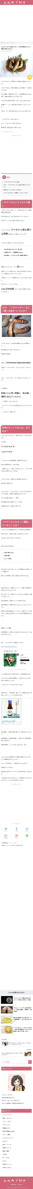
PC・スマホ (6, 1157)
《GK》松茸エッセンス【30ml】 (9, 720)
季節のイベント (7, 1147)
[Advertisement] (16, 24)
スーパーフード (7, 1115)
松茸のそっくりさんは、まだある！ (13, 189)
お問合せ (20, 1184)
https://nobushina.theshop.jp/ (9, 646)
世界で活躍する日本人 (9, 1131)
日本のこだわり (7, 1167)
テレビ (4, 1161)
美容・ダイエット (7, 1118)
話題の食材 (19, 845)
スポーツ (5, 1141)
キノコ (8, 845)
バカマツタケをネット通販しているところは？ (16, 192)
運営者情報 (13, 1184)
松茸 (13, 845)
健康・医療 (6, 1151)
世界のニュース (7, 1164)
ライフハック (6, 1124)
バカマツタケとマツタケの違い (12, 182)
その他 (4, 1154)
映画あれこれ (6, 1128)
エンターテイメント (8, 1138)
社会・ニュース (7, 1144)
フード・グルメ (13, 843)
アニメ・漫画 (6, 1134)
